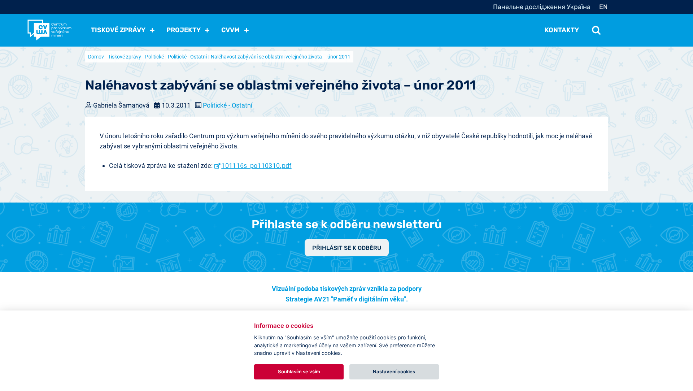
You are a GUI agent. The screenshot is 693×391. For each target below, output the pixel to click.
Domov (96, 57)
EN (603, 7)
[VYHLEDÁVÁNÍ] (596, 30)
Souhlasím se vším (299, 371)
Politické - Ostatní (187, 57)
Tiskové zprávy (124, 57)
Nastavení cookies (394, 371)
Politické (154, 57)
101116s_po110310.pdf (256, 165)
